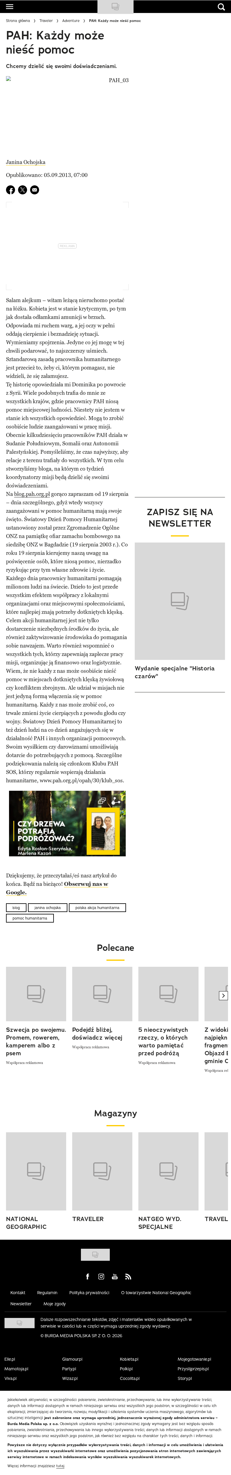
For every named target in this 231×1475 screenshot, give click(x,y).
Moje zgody (55, 1303)
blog (16, 907)
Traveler (46, 20)
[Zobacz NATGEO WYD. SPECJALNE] (168, 1171)
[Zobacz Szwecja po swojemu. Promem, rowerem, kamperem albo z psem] (36, 994)
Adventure (71, 20)
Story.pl (185, 1378)
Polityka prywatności (89, 1292)
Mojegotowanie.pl (194, 1359)
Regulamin (47, 1292)
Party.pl (69, 1368)
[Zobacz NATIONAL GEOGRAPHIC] (36, 1171)
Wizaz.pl (70, 1378)
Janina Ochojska (25, 162)
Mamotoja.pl (16, 1368)
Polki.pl (126, 1368)
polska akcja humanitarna (97, 907)
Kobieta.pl (129, 1359)
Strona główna (18, 20)
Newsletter (21, 1303)
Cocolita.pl (130, 1378)
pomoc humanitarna (30, 918)
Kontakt (18, 1292)
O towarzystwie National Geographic (156, 1292)
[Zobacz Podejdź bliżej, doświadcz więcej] (102, 994)
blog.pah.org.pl (32, 494)
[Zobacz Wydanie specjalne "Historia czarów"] (180, 601)
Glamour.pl (72, 1359)
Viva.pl (11, 1378)
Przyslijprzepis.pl (193, 1368)
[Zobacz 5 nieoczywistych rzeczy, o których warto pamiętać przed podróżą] (168, 994)
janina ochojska (48, 907)
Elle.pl (10, 1359)
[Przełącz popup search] (221, 7)
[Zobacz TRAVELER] (102, 1171)
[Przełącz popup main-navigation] (9, 6)
